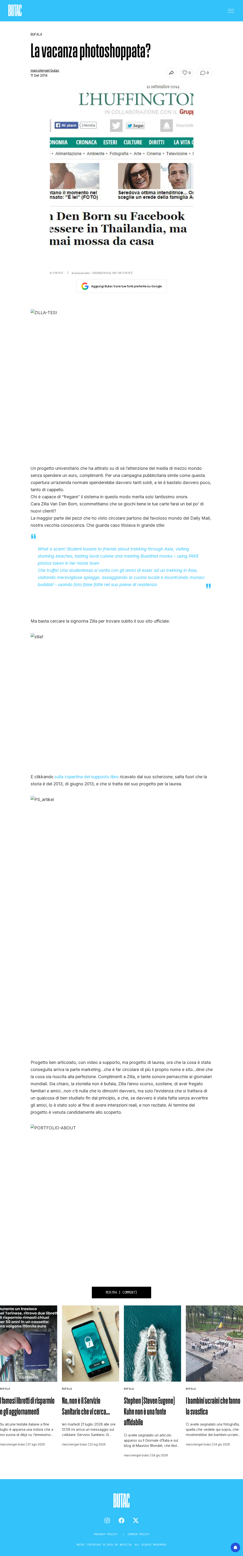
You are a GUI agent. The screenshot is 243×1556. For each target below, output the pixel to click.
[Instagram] (107, 1520)
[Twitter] (135, 1520)
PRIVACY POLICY (106, 1534)
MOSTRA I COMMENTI (121, 1292)
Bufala (5, 1388)
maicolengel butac (45, 70)
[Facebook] (121, 1520)
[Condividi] (171, 73)
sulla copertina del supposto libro (86, 776)
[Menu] (231, 10)
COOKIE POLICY (138, 1534)
